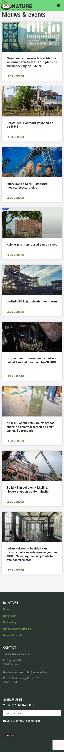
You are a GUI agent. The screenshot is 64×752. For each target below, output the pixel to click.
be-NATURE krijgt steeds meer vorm (32, 301)
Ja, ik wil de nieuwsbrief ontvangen (23, 720)
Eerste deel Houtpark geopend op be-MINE (30, 125)
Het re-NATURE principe (17, 628)
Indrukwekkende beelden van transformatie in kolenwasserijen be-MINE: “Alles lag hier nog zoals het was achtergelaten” (32, 554)
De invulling (9, 622)
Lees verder (15, 76)
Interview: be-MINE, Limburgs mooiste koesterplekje (27, 186)
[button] (58, 5)
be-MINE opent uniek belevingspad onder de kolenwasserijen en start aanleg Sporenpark (31, 427)
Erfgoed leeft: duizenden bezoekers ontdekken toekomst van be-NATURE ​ (32, 360)
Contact (9, 647)
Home (6, 609)
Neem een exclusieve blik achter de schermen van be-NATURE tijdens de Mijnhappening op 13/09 (32, 62)
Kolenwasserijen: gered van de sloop (32, 244)
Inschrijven (11, 735)
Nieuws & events (12, 635)
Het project (9, 616)
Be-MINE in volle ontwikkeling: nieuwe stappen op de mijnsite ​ (28, 489)
